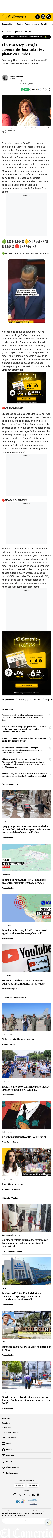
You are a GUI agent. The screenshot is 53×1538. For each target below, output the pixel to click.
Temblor (20, 24)
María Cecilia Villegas (11, 1189)
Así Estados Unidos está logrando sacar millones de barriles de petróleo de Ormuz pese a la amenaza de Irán (22, 717)
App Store (19, 1485)
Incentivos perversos (13, 1184)
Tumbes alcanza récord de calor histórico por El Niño (26, 1348)
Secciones (6, 1418)
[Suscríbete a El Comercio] (42, 16)
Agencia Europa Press (11, 989)
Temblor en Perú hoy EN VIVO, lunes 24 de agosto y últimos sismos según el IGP (25, 931)
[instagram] (24, 1494)
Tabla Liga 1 (45, 24)
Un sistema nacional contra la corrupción (24, 1136)
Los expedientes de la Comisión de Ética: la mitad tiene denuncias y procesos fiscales (24, 739)
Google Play (33, 1485)
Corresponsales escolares (12, 1235)
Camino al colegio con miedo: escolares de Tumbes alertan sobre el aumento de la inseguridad (25, 1242)
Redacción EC (17, 76)
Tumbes (21, 700)
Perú (4, 821)
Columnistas (7, 1034)
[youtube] (28, 1494)
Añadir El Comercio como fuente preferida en (26, 37)
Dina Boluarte (34, 700)
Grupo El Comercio (9, 1438)
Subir (24, 1521)
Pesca (27, 24)
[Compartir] (48, 89)
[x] (19, 1494)
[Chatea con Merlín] (37, 16)
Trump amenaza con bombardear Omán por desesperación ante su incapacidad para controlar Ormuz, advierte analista (22, 750)
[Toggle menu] (4, 16)
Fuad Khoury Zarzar (10, 1142)
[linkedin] (33, 1494)
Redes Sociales (8, 976)
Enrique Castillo (8, 1044)
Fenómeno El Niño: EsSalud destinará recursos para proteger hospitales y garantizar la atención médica (22, 1296)
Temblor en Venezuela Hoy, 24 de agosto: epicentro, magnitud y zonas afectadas (24, 881)
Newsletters (6, 1427)
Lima (4, 1288)
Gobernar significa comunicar (18, 1039)
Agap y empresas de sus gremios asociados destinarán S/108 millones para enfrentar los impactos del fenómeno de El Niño (26, 829)
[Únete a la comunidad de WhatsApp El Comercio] (25, 89)
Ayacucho (35, 24)
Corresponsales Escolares (13, 1251)
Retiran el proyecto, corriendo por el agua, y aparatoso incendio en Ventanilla (26, 1088)
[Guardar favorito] (43, 89)
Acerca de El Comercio (10, 1433)
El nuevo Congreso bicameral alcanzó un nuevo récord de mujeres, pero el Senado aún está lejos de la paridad (24, 774)
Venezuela (6, 875)
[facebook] (14, 1494)
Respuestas (6, 925)
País (3, 1342)
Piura (4, 1392)
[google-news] (38, 1494)
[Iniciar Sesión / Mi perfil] (48, 16)
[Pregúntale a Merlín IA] (48, 1522)
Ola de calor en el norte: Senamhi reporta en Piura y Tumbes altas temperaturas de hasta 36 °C (26, 1400)
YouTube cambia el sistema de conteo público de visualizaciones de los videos (23, 982)
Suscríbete (6, 1423)
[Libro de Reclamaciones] (33, 1502)
